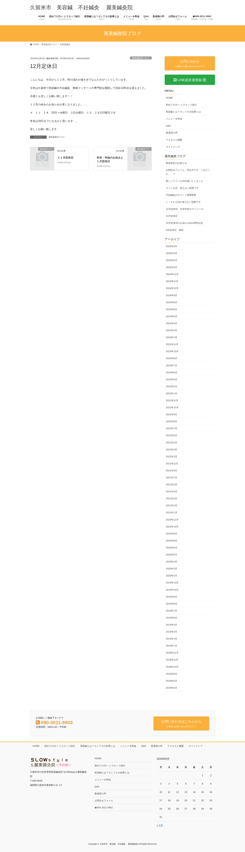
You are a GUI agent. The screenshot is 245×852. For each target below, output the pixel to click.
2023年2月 (171, 386)
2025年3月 (171, 267)
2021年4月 (171, 491)
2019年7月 (171, 610)
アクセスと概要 (174, 140)
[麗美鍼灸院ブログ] (42, 154)
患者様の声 (172, 132)
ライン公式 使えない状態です (182, 188)
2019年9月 (171, 596)
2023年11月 (172, 344)
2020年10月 (172, 526)
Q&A (168, 125)
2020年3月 (171, 568)
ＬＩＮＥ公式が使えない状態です (183, 202)
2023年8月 (171, 358)
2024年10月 (172, 288)
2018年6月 (171, 681)
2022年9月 (171, 414)
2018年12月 (172, 652)
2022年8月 (171, 421)
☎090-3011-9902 (103, 807)
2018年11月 (172, 659)
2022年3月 (171, 449)
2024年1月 (171, 337)
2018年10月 (172, 667)
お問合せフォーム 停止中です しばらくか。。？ (188, 172)
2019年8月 (171, 603)
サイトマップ (173, 147)
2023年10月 (172, 351)
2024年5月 (171, 316)
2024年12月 (172, 274)
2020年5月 (171, 554)
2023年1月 (171, 393)
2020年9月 (171, 533)
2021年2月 (171, 505)
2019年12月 (172, 582)
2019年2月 (171, 638)
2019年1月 (171, 645)
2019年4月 (171, 624)
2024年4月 (171, 323)
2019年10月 (172, 589)
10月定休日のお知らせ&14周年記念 (184, 223)
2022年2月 (171, 456)
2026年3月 (171, 253)
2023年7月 (171, 365)
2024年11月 (172, 281)
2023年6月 (171, 372)
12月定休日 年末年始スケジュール (185, 209)
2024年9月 (171, 295)
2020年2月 (171, 575)
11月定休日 (172, 216)
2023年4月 (171, 379)
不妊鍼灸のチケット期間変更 (181, 195)
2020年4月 (171, 561)
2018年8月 (171, 674)
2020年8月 (171, 540)
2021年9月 (171, 470)
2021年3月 (171, 498)
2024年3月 (171, 330)
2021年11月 (172, 463)
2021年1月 (171, 512)
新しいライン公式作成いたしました (184, 181)
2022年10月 (172, 407)
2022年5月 (171, 435)
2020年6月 (171, 547)
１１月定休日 (66, 157)
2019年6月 (171, 617)
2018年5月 (171, 687)
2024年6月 (171, 309)
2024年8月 (171, 302)
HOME (169, 97)
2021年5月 (171, 484)
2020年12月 (172, 519)
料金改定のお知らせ (176, 163)
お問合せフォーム (103, 800)
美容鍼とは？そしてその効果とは (183, 111)
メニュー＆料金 (174, 118)
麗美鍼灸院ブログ (141, 58)
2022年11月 (172, 400)
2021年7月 (171, 477)
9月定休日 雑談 (175, 230)
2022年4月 (171, 442)
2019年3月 (171, 631)
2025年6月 (171, 260)
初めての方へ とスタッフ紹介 (181, 104)
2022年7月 (171, 428)
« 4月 (160, 825)
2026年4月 (171, 246)
